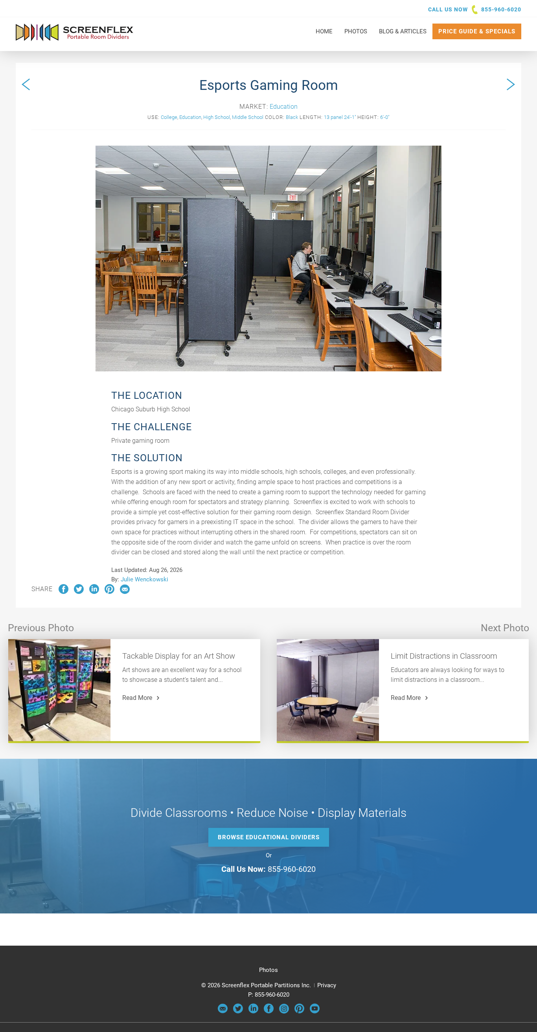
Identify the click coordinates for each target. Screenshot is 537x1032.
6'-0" (385, 117)
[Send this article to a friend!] (125, 591)
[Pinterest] (299, 1011)
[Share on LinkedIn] (94, 591)
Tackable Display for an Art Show (178, 656)
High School (216, 117)
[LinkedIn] (253, 1011)
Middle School (247, 117)
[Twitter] (238, 1011)
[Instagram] (284, 1011)
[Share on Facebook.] (63, 591)
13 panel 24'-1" (340, 117)
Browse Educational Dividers (269, 837)
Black (292, 117)
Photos (268, 970)
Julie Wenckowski (144, 579)
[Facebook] (269, 1011)
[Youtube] (315, 1011)
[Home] (75, 37)
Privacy (326, 985)
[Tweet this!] (79, 591)
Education (284, 106)
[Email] (223, 1011)
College (169, 117)
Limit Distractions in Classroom (444, 656)
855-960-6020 (501, 9)
